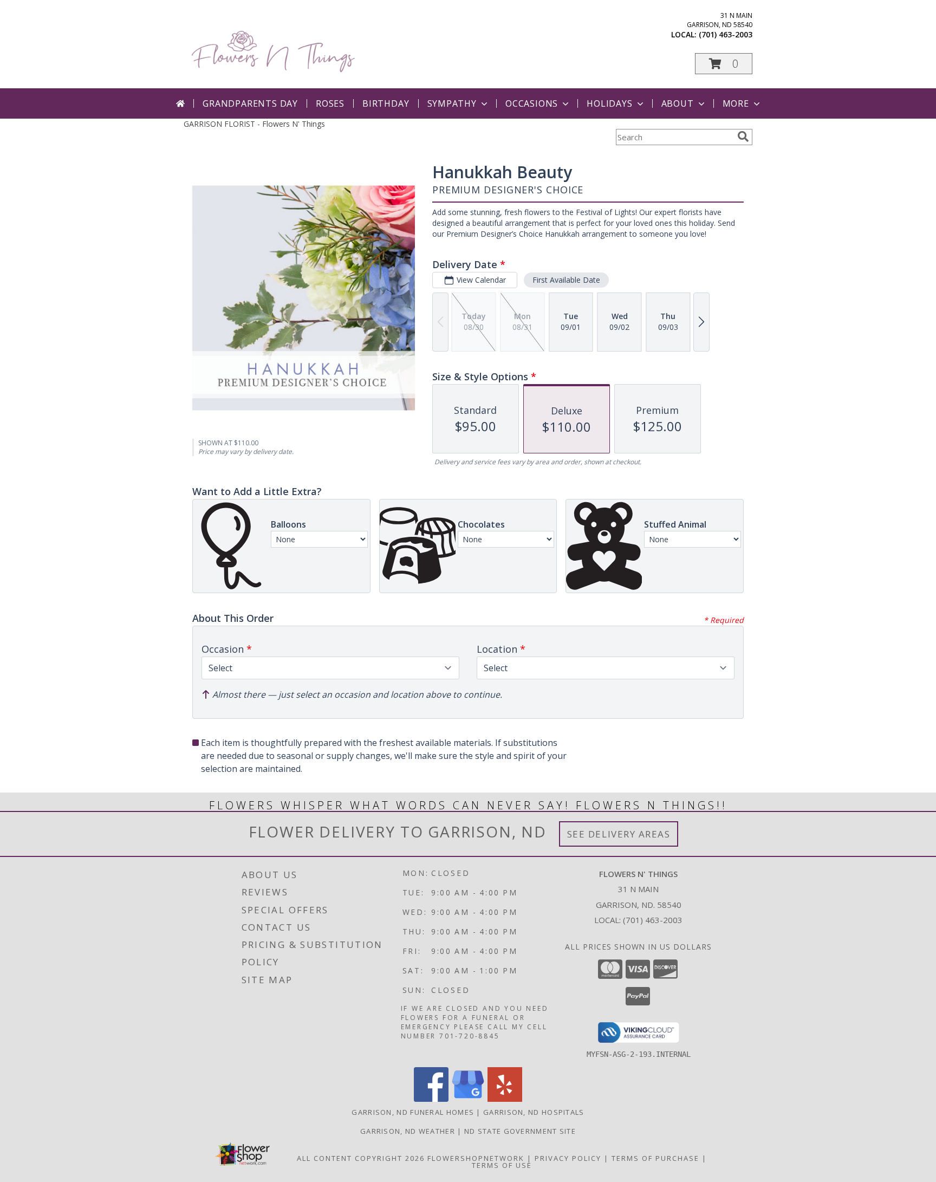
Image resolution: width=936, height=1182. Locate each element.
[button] (723, 63)
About (677, 103)
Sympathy (452, 103)
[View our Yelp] (504, 1099)
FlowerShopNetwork (475, 1158)
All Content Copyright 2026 (361, 1158)
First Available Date (566, 280)
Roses (330, 103)
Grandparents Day (250, 103)
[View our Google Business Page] (468, 1099)
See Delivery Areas (619, 834)
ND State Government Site (520, 1131)
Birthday (385, 103)
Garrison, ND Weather (407, 1131)
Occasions (531, 103)
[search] (743, 136)
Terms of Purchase (655, 1158)
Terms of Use (502, 1165)
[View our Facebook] (431, 1099)
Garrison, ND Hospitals (533, 1112)
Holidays (609, 103)
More (736, 103)
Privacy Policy (568, 1158)
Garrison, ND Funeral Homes (413, 1112)
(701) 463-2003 (725, 34)
